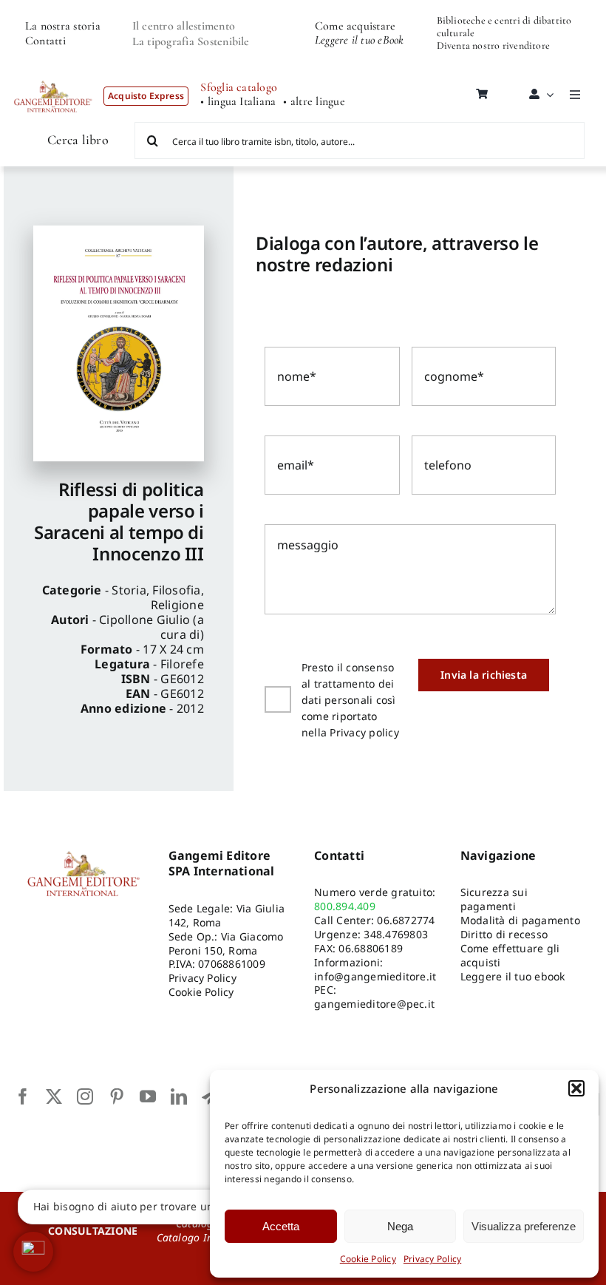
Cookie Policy (368, 1258)
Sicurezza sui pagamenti (494, 899)
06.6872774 (406, 920)
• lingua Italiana (238, 102)
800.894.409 (344, 906)
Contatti (45, 40)
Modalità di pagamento (520, 920)
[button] (576, 1088)
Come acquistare (355, 25)
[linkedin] (179, 1096)
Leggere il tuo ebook (512, 976)
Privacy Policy (432, 1258)
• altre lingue (313, 102)
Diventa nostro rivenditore (493, 45)
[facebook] (23, 1096)
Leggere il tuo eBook (359, 40)
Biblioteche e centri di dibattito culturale (504, 26)
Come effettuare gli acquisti (510, 955)
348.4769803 (396, 934)
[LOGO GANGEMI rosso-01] (53, 76)
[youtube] (148, 1096)
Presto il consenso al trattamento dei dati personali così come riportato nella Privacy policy (350, 699)
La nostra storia (63, 25)
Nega (400, 1226)
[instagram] (85, 1096)
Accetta (280, 1226)
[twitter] (54, 1096)
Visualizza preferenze (523, 1226)
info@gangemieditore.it (375, 976)
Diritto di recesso (504, 934)
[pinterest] (117, 1096)
